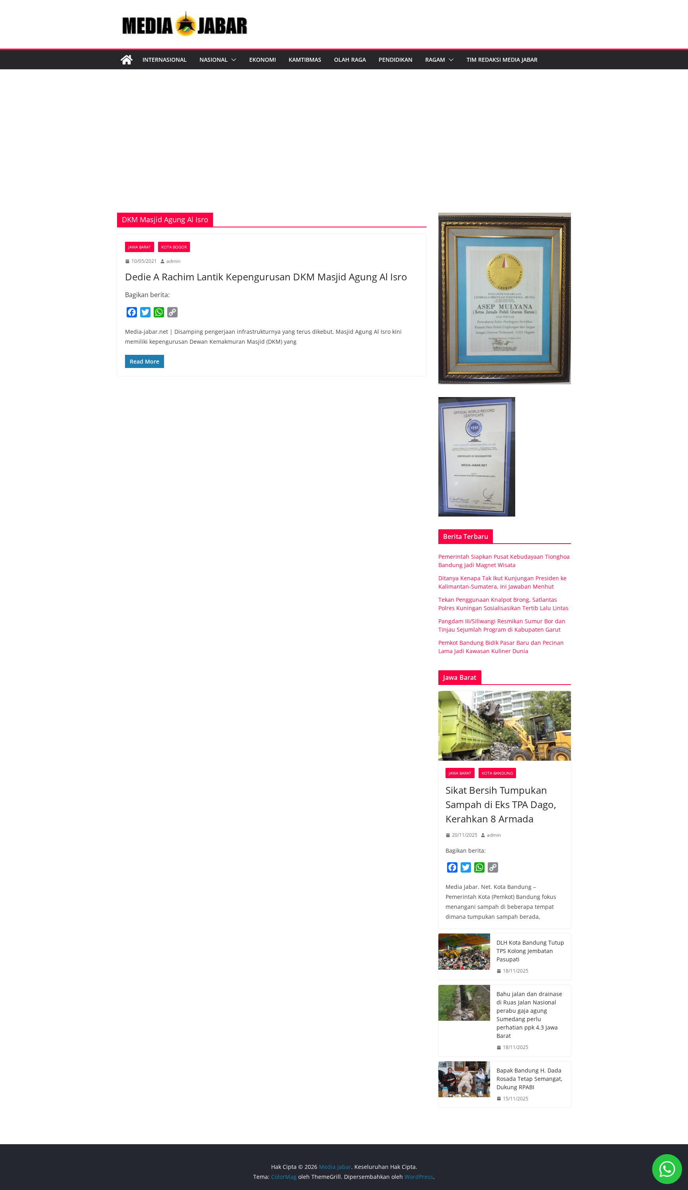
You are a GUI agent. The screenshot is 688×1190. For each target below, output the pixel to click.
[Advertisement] (344, 153)
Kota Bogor (174, 247)
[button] (232, 59)
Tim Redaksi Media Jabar (502, 59)
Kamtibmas (305, 59)
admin (173, 261)
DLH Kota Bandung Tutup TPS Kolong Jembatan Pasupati (530, 951)
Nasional (213, 59)
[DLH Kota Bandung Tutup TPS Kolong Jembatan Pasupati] (464, 957)
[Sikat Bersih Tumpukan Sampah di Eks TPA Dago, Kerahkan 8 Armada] (504, 726)
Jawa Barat (139, 247)
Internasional (165, 59)
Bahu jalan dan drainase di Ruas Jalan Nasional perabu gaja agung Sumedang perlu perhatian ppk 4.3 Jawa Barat (529, 1014)
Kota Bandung (497, 773)
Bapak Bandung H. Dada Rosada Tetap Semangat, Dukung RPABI (529, 1079)
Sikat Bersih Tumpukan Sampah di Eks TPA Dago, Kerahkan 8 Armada (501, 804)
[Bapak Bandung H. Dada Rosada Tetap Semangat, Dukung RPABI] (464, 1084)
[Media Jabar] (126, 59)
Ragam (435, 59)
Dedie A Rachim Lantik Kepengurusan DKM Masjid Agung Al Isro (266, 276)
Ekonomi (262, 59)
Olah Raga (350, 59)
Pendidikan (395, 59)
